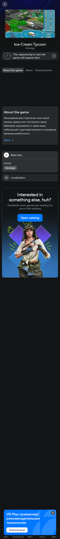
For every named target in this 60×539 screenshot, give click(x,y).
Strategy (30, 48)
